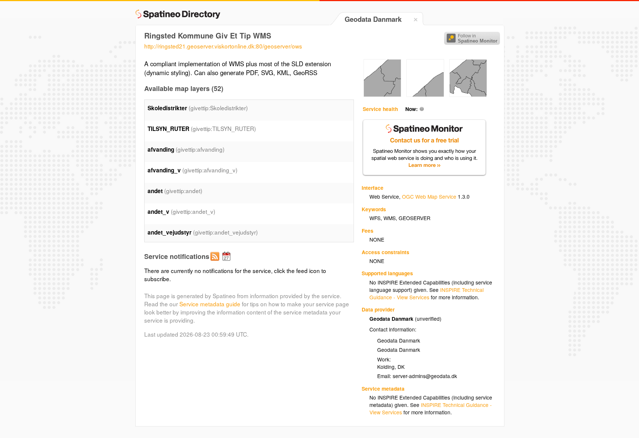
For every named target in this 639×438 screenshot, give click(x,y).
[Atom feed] (216, 262)
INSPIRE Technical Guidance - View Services (426, 293)
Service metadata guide (209, 304)
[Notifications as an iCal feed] (227, 262)
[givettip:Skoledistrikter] (382, 94)
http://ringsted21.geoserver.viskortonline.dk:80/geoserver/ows (223, 46)
